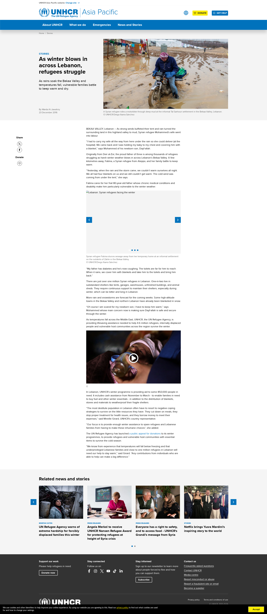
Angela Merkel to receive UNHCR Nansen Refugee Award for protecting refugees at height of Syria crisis (109, 533)
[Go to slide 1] (132, 547)
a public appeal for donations (145, 433)
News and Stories (130, 25)
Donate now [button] (48, 573)
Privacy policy (194, 599)
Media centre (191, 574)
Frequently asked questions (199, 565)
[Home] (58, 13)
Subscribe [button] (143, 579)
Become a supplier (194, 588)
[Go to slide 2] (135, 547)
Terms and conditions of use (216, 599)
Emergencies (102, 25)
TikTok (115, 571)
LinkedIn (121, 571)
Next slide (178, 220)
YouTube (108, 571)
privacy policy (122, 608)
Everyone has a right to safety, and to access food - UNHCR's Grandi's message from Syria (157, 531)
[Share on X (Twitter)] (19, 144)
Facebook (89, 571)
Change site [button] (71, 2)
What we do (77, 25)
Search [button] (177, 13)
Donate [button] (202, 13)
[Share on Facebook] (19, 150)
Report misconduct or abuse (199, 579)
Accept (256, 609)
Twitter (102, 571)
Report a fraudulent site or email (201, 583)
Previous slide (89, 220)
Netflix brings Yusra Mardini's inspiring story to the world (204, 529)
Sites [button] (186, 13)
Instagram (95, 571)
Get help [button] (222, 13)
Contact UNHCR (193, 570)
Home (41, 33)
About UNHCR (52, 25)
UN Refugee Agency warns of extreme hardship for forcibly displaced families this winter (59, 531)
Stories (50, 33)
